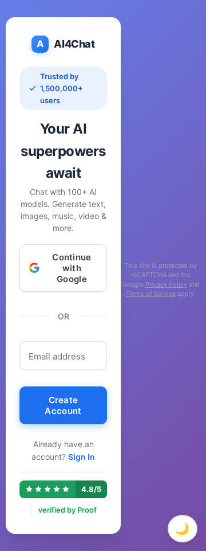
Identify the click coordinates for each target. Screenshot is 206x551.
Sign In (81, 457)
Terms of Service (151, 294)
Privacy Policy (166, 284)
